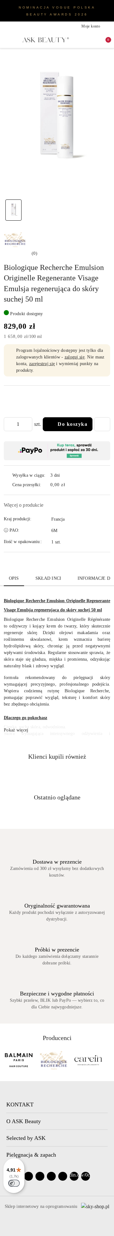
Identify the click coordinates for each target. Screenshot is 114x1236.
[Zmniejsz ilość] (9, 424)
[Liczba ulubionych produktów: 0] (93, 40)
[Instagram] (39, 1176)
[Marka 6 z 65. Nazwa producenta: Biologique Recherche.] (53, 1060)
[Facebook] (28, 1176)
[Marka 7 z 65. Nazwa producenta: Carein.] (88, 1060)
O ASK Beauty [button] (23, 1121)
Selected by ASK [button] (26, 1138)
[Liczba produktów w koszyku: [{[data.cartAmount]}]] (103, 40)
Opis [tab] (14, 578)
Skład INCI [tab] (48, 578)
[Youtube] (51, 1176)
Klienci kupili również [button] (57, 756)
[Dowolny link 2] (85, 1176)
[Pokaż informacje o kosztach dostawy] (70, 484)
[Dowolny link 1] (74, 1176)
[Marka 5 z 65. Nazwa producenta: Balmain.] (19, 1060)
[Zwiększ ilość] (27, 424)
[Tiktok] (62, 1176)
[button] (20, 253)
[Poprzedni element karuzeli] (6, 1060)
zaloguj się (75, 357)
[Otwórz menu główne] (7, 40)
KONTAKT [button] (20, 1104)
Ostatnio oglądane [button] (57, 797)
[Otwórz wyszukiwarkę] (83, 40)
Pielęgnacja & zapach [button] (31, 1155)
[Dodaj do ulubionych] (102, 424)
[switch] (14, 1183)
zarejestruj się (42, 363)
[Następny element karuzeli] (107, 1060)
